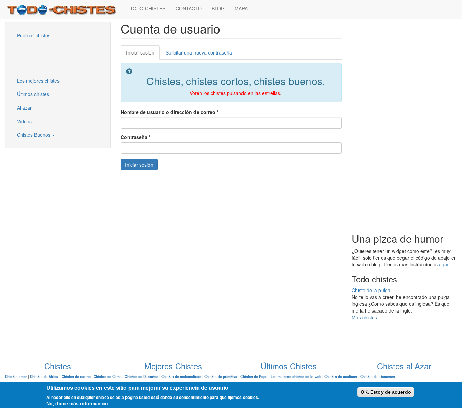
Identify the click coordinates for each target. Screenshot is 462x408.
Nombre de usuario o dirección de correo (169, 112)
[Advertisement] (45, 57)
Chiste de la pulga (371, 290)
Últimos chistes (33, 94)
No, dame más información (77, 403)
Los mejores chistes (38, 80)
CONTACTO (189, 8)
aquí (443, 264)
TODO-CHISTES (147, 8)
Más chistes (364, 317)
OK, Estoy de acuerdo (386, 392)
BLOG (218, 8)
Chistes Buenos (34, 134)
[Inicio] (65, 9)
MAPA (241, 8)
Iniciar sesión (143, 54)
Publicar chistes (33, 35)
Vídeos (24, 121)
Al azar (24, 107)
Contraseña (136, 137)
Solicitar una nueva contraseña (199, 52)
